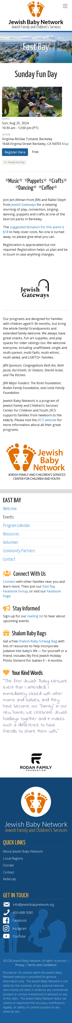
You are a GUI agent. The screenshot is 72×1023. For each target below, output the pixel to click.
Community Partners (19, 551)
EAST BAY (12, 500)
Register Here (15, 152)
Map (65, 144)
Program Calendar (16, 525)
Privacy (19, 965)
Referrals (9, 879)
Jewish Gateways (23, 204)
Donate (8, 865)
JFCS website (47, 420)
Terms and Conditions (42, 965)
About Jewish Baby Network (23, 851)
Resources (11, 534)
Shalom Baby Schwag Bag (38, 641)
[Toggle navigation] (65, 6)
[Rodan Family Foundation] (36, 762)
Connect (9, 581)
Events (8, 517)
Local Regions (13, 858)
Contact (9, 559)
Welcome (10, 508)
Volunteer (10, 542)
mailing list (35, 616)
